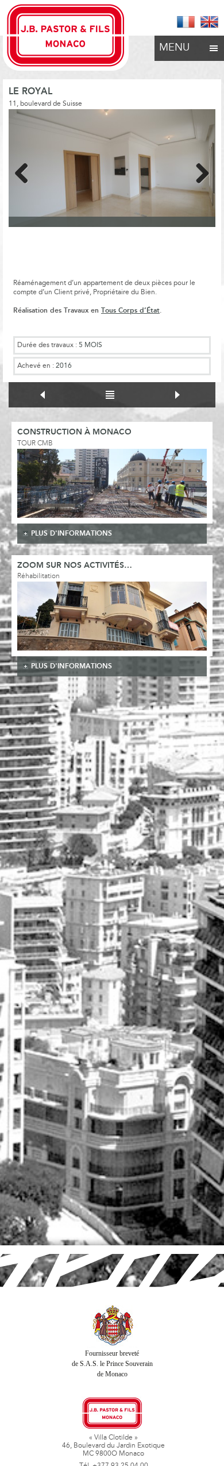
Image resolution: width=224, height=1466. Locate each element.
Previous (25, 171)
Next (198, 171)
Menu (174, 48)
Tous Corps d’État (130, 310)
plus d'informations (71, 533)
